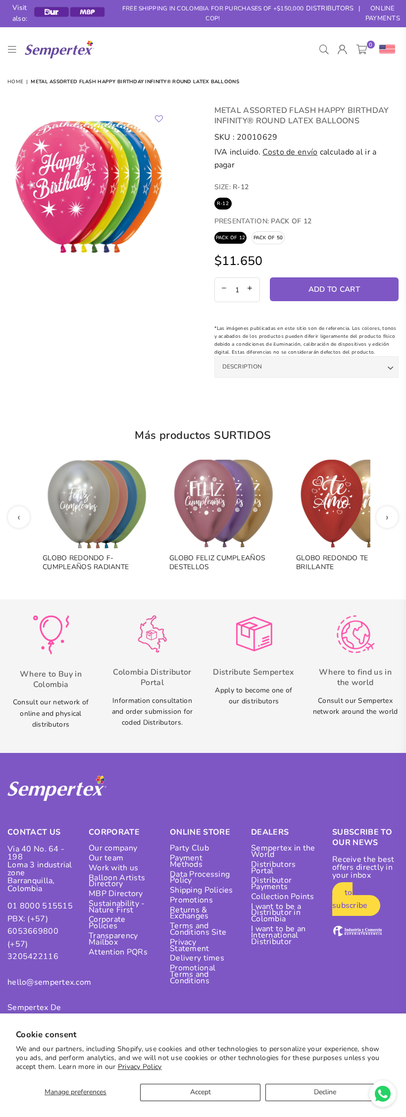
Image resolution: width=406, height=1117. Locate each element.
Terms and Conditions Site (198, 929)
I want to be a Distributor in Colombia (276, 913)
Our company (113, 848)
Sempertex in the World (283, 851)
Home (15, 81)
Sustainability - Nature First (117, 906)
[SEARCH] (324, 49)
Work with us (113, 867)
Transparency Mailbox (113, 939)
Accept (200, 1092)
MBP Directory (116, 893)
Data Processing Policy (200, 877)
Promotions (191, 900)
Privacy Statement (189, 945)
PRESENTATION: (263, 221)
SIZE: (231, 187)
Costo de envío (289, 152)
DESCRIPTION (242, 367)
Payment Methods (186, 861)
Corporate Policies (107, 922)
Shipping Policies (201, 890)
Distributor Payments (271, 883)
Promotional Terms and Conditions (192, 974)
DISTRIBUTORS (330, 8)
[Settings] (385, 49)
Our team (106, 857)
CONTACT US (33, 832)
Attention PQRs (118, 952)
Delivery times (197, 958)
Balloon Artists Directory (117, 881)
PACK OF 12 (231, 237)
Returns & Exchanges (189, 913)
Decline (325, 1092)
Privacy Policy (140, 1066)
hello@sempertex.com (49, 982)
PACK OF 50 (268, 237)
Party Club (189, 848)
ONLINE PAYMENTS (382, 13)
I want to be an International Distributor (278, 935)
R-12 (223, 203)
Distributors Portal (273, 867)
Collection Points (282, 896)
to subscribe (350, 899)
